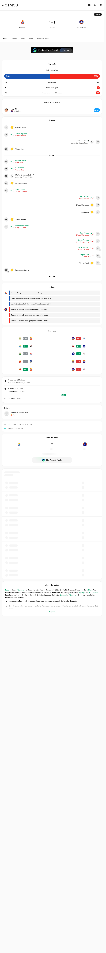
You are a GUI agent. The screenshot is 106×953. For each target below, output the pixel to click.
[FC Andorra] (85, 445)
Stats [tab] (31, 38)
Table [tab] (23, 38)
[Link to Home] (10, 5)
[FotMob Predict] (52, 50)
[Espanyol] (19, 445)
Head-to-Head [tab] (42, 38)
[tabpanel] (52, 313)
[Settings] (100, 5)
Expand (52, 612)
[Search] (95, 5)
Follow (98, 14)
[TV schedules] (89, 5)
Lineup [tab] (14, 38)
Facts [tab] (5, 38)
